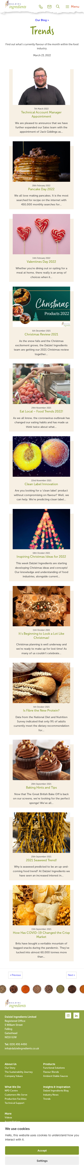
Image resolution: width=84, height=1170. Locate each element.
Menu (75, 6)
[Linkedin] (76, 1016)
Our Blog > (42, 20)
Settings (42, 1160)
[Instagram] (68, 1016)
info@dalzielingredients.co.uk (22, 1048)
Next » (71, 975)
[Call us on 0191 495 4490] (40, 6)
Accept (42, 1150)
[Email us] (49, 6)
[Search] (58, 6)
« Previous (15, 975)
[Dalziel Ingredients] (15, 9)
